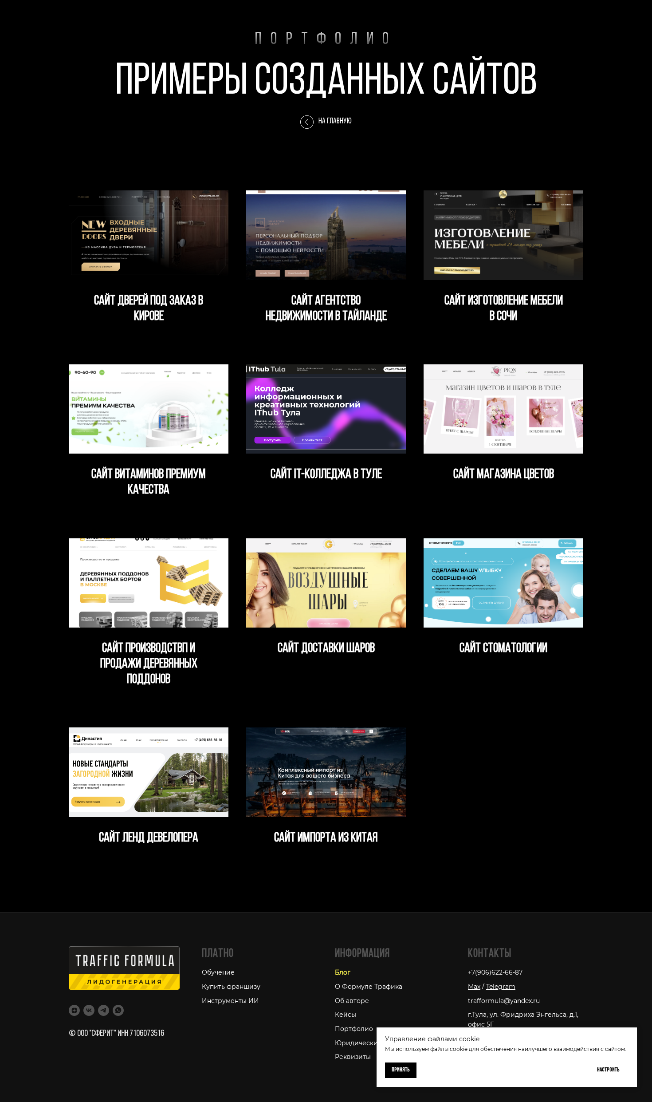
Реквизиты (353, 1057)
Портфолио (354, 1029)
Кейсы (345, 1015)
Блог (342, 972)
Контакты (489, 954)
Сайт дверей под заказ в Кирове (148, 309)
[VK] (88, 1010)
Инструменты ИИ (230, 1001)
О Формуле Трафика (368, 987)
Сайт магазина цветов (503, 475)
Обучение (218, 972)
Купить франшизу (231, 987)
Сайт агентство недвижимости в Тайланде (326, 309)
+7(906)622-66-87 (495, 972)
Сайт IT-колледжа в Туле (326, 475)
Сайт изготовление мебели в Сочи (503, 309)
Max (474, 987)
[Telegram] (103, 1010)
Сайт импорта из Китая (326, 838)
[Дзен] (74, 1010)
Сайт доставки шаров (326, 649)
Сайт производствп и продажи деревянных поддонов (148, 664)
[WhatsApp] (118, 1010)
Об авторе (352, 1001)
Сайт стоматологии (503, 649)
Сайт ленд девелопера (148, 838)
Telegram (500, 987)
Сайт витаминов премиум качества (148, 482)
